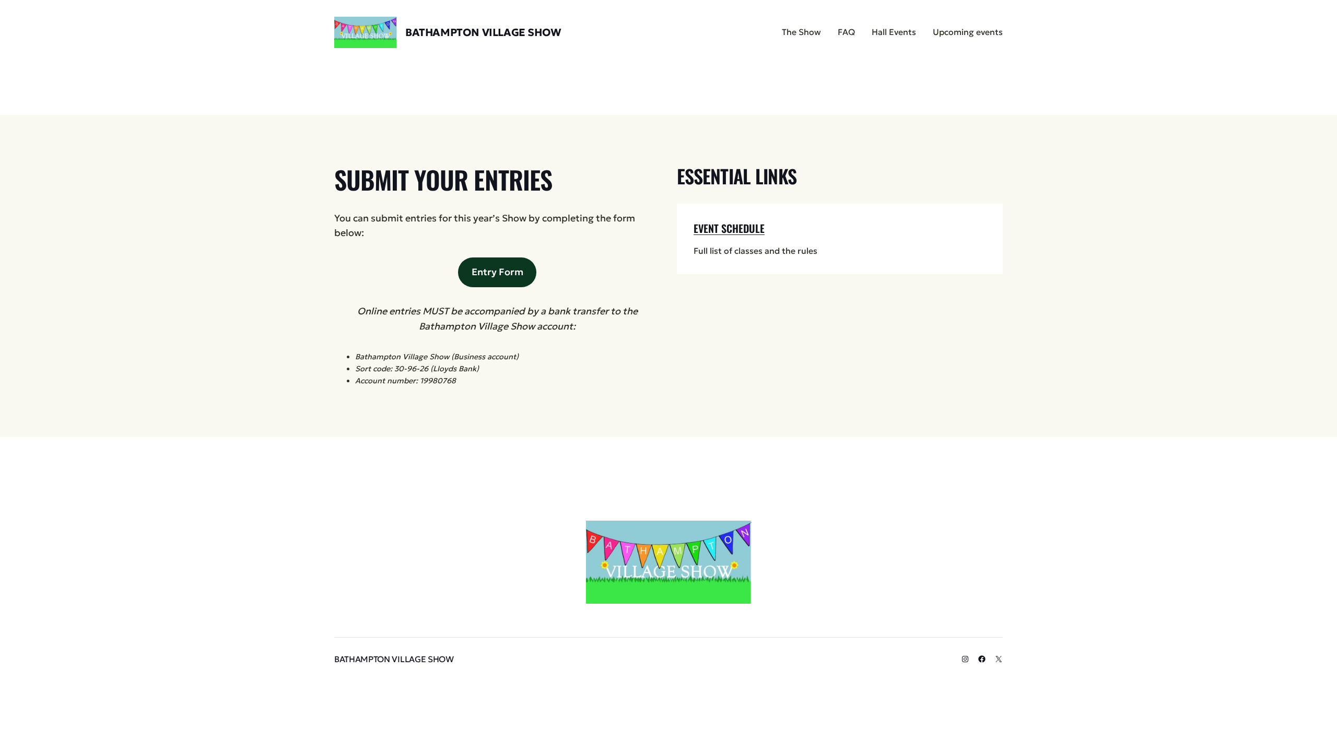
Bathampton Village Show (483, 32)
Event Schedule (729, 228)
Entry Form (497, 272)
